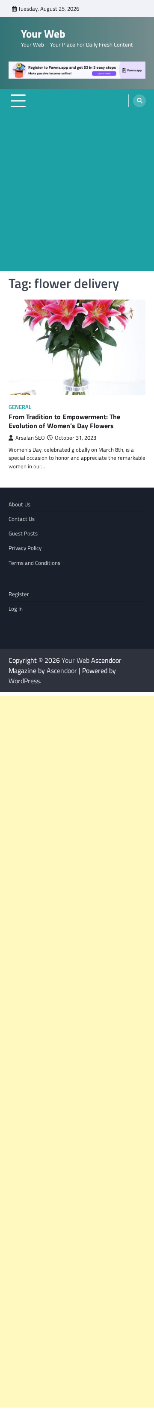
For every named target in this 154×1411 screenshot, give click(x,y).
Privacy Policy (25, 548)
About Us (19, 504)
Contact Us (22, 518)
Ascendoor (62, 670)
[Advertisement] (77, 194)
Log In (16, 608)
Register (19, 594)
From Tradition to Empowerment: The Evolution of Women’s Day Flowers (64, 421)
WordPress (24, 681)
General (20, 407)
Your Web (43, 34)
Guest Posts (23, 533)
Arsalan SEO (30, 438)
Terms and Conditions (34, 563)
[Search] (139, 100)
